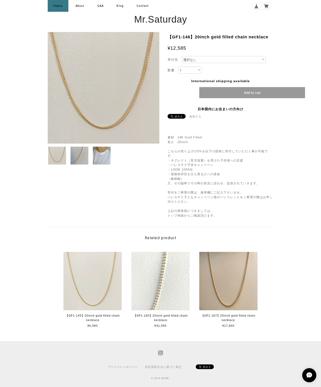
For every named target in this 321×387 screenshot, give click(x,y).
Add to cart (252, 93)
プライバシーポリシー (122, 367)
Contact (143, 6)
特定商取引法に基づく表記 (163, 367)
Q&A (100, 6)
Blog (120, 6)
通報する (195, 116)
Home (58, 6)
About (79, 6)
